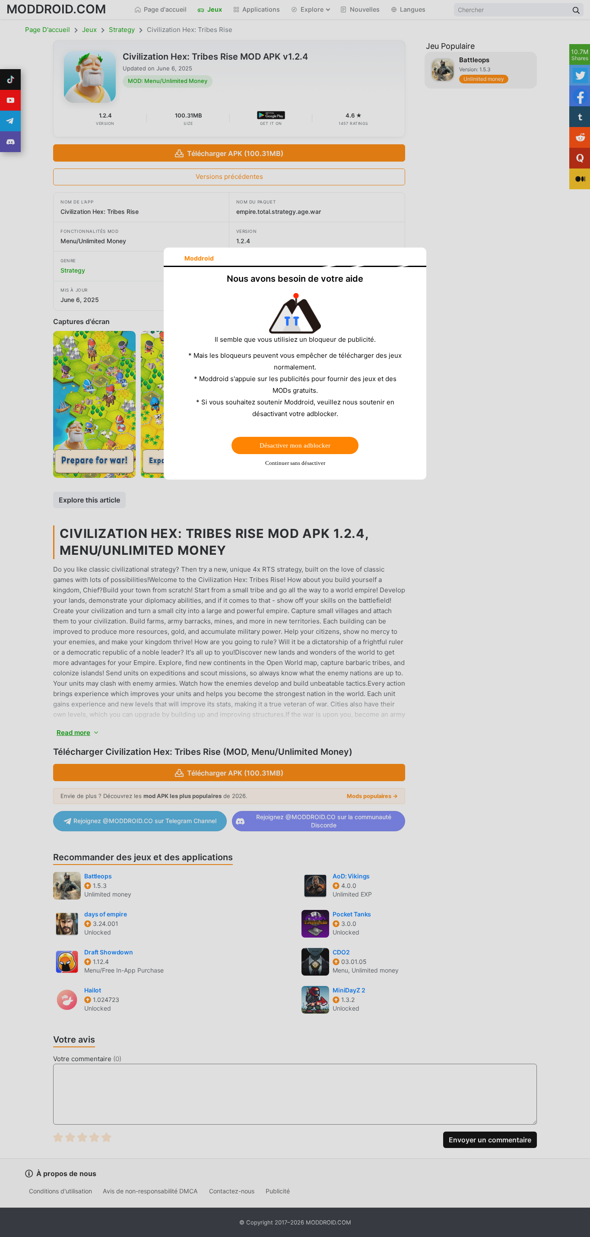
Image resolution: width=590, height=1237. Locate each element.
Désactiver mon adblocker (295, 445)
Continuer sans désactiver (295, 463)
